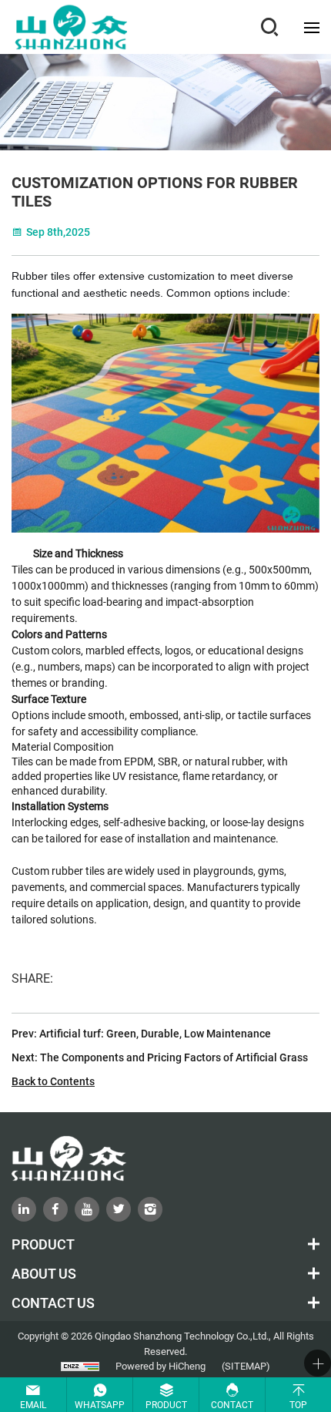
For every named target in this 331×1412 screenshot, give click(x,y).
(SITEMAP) (246, 1366)
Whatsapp (100, 1404)
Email (33, 1404)
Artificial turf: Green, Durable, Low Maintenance (155, 1033)
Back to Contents (53, 1081)
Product (166, 1404)
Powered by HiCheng (160, 1366)
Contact (232, 1404)
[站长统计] (80, 1366)
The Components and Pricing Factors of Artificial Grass (174, 1057)
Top (298, 1404)
